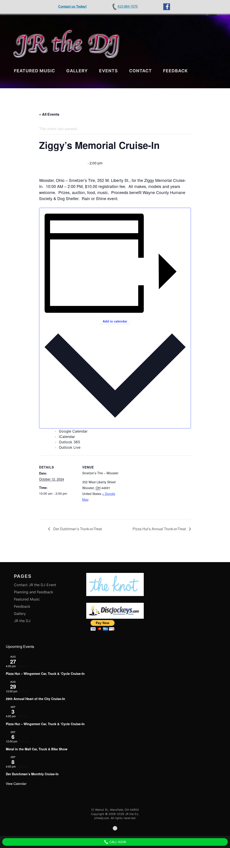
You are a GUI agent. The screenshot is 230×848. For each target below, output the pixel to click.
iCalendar (67, 436)
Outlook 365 (69, 442)
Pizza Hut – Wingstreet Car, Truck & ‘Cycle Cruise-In (45, 673)
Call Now (117, 842)
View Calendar (16, 783)
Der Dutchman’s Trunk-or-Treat (77, 528)
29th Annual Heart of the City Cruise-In (35, 698)
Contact (140, 70)
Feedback (175, 70)
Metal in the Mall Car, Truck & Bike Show (36, 749)
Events (108, 70)
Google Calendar (73, 431)
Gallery (77, 70)
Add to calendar (115, 321)
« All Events (49, 114)
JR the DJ (22, 620)
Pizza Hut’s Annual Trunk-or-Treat (160, 528)
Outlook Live (69, 447)
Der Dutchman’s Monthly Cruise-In (32, 774)
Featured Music (34, 70)
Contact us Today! (72, 6)
